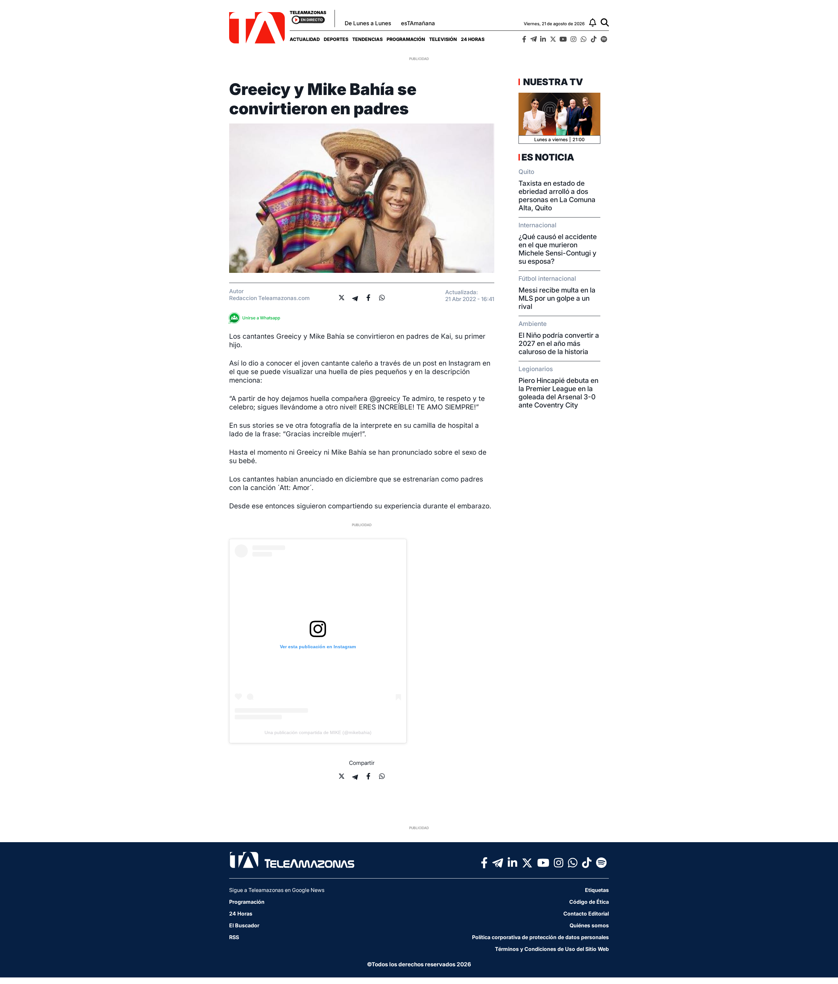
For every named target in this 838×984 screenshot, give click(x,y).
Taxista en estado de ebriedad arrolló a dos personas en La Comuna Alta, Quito (557, 195)
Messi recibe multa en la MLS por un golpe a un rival (557, 298)
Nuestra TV (552, 81)
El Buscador (244, 925)
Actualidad (305, 39)
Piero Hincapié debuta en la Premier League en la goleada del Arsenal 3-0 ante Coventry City (558, 392)
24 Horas (472, 39)
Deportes (336, 39)
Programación (406, 39)
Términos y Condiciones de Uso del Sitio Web (552, 949)
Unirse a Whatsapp (261, 317)
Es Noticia (547, 157)
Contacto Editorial (586, 913)
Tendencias (367, 39)
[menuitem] (305, 39)
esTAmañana (418, 23)
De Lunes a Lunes (368, 23)
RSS (234, 937)
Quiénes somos (589, 925)
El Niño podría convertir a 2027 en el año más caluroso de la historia (559, 343)
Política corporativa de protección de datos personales (540, 937)
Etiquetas (597, 890)
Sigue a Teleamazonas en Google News (276, 890)
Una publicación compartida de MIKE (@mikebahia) (318, 732)
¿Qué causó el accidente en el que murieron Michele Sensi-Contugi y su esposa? (558, 249)
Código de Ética (589, 902)
